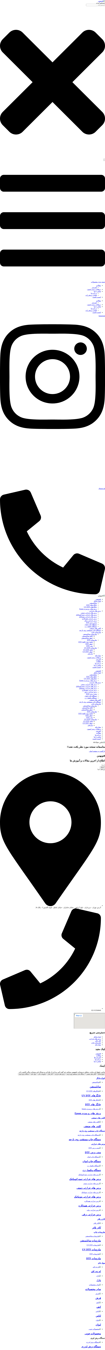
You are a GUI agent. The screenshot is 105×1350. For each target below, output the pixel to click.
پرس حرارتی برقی (90, 620)
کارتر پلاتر (101, 1219)
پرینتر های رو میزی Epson (88, 609)
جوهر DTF (89, 644)
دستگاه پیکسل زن (91, 626)
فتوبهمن (98, 599)
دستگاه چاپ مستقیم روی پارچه (90, 630)
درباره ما (94, 293)
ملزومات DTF (92, 640)
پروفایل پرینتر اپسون (94, 289)
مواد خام (98, 655)
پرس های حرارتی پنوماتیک (88, 617)
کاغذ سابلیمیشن (87, 636)
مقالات (98, 285)
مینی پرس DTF (91, 622)
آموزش (94, 287)
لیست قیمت (96, 297)
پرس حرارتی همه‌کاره (89, 619)
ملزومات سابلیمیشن (90, 634)
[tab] (101, 1074)
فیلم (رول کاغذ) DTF (85, 642)
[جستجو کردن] (104, 160)
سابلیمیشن (93, 603)
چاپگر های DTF (91, 605)
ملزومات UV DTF (90, 648)
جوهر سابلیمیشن (87, 638)
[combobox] (95, 5)
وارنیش (90, 654)
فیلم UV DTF (88, 650)
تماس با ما (97, 291)
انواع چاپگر (97, 601)
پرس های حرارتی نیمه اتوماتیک (86, 615)
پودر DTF (89, 646)
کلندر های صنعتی (95, 628)
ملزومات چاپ (96, 632)
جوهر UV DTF (88, 652)
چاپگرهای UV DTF (90, 607)
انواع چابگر (100, 1078)
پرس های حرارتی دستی (89, 613)
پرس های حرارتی (95, 611)
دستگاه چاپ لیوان (91, 624)
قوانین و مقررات (91, 295)
